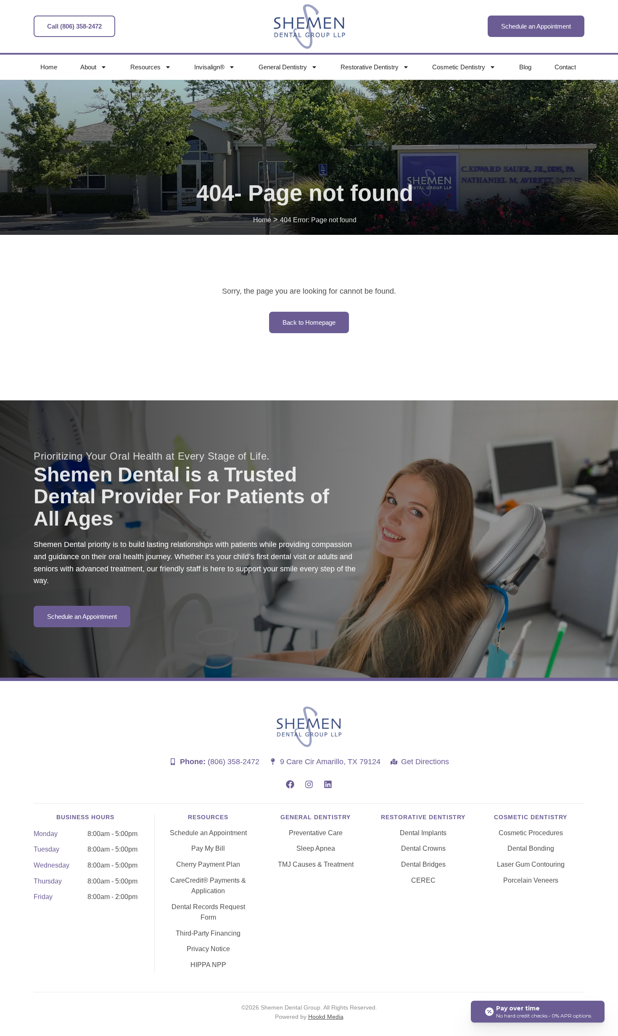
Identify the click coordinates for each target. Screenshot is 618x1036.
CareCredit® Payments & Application (208, 886)
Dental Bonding (530, 848)
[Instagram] (309, 784)
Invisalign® (209, 67)
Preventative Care (316, 832)
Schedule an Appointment (208, 832)
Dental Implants (423, 832)
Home (48, 67)
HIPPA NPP (208, 964)
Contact (565, 67)
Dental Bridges (423, 864)
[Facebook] (290, 784)
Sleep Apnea (315, 848)
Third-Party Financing (208, 933)
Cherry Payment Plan (208, 864)
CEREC (423, 880)
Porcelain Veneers (530, 880)
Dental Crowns (423, 848)
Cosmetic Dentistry (458, 67)
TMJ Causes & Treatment (316, 864)
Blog (525, 67)
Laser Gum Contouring (531, 864)
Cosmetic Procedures (531, 832)
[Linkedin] (328, 784)
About (88, 67)
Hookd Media (325, 1016)
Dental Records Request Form (208, 912)
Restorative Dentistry (370, 67)
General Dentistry (283, 67)
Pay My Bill (208, 848)
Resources (145, 67)
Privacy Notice (208, 948)
